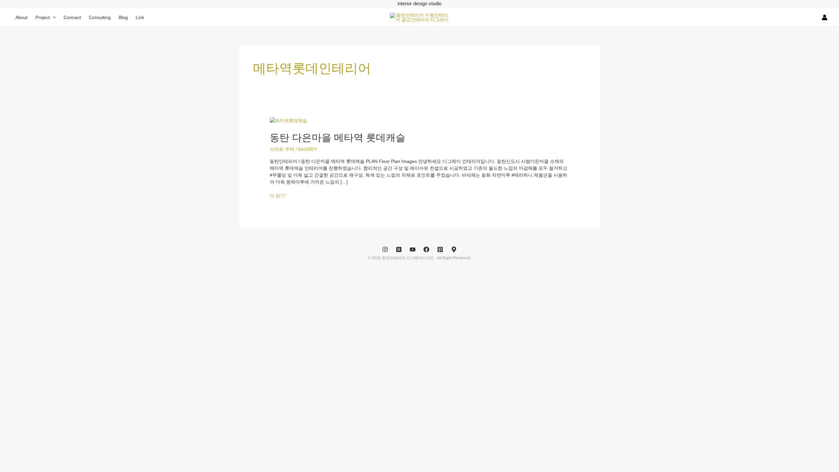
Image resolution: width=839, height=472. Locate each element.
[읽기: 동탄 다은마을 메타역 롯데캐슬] (288, 120)
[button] (53, 17)
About (21, 17)
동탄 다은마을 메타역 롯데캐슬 (337, 137)
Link (140, 17)
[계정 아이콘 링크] (825, 17)
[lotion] (454, 249)
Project (42, 17)
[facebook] (426, 249)
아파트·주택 (282, 149)
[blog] (399, 249)
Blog (123, 17)
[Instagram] (385, 249)
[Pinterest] (440, 249)
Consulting (100, 17)
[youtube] (413, 249)
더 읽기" (278, 195)
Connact (72, 17)
